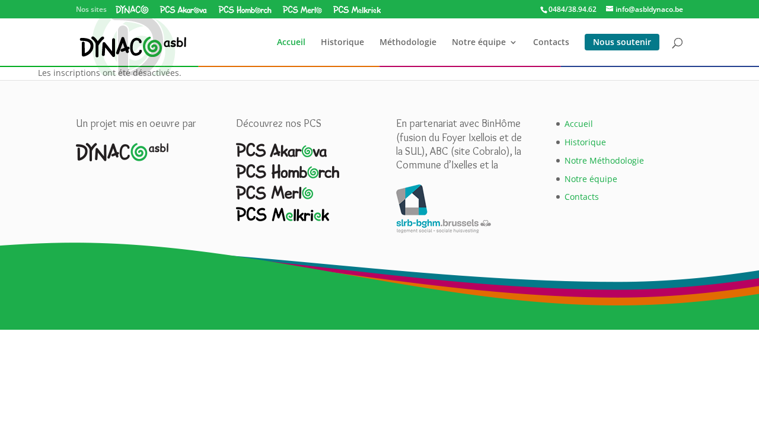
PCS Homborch (245, 9)
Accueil (291, 42)
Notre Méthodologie (604, 160)
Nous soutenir (622, 41)
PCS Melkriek (357, 9)
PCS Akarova (184, 9)
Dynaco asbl (132, 9)
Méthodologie (408, 42)
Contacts (551, 42)
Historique (342, 42)
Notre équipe (479, 42)
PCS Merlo (302, 9)
